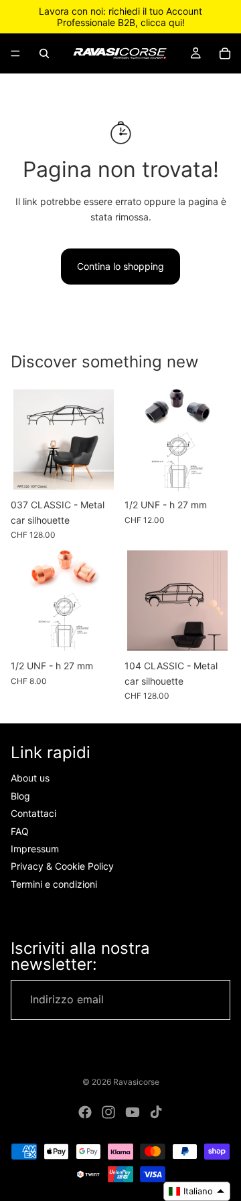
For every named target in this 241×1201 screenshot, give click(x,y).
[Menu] (15, 53)
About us (30, 778)
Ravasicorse (136, 1082)
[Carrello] (225, 53)
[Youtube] (133, 1112)
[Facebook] (85, 1112)
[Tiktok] (156, 1112)
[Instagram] (108, 1112)
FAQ (20, 831)
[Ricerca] (44, 53)
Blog (20, 796)
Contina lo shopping (120, 266)
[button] (196, 1191)
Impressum (35, 848)
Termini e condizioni (54, 884)
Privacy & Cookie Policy (62, 866)
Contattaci (33, 813)
